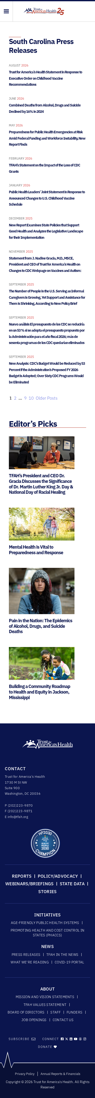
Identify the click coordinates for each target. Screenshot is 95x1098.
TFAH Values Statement (45, 1004)
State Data (72, 884)
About (47, 989)
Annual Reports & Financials (60, 1074)
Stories (47, 891)
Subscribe (19, 1039)
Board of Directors (26, 1012)
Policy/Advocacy (58, 876)
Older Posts (47, 398)
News (47, 946)
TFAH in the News (62, 954)
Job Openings (34, 1020)
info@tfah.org (18, 817)
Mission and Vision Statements (45, 997)
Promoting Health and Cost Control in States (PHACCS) (48, 932)
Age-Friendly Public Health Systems (45, 922)
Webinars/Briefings (29, 884)
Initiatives (47, 915)
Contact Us (63, 1020)
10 (31, 398)
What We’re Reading (30, 962)
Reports (21, 876)
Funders (74, 1012)
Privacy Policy (24, 1074)
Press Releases (26, 954)
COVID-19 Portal (69, 962)
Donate (46, 1047)
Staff (55, 1012)
